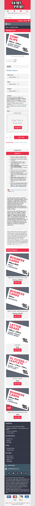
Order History (10, 458)
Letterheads (17, 345)
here (15, 175)
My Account (10, 456)
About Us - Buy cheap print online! (15, 426)
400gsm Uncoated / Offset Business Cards (17, 311)
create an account (23, 13)
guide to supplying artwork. (18, 104)
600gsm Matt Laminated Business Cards (17, 412)
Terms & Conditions (12, 431)
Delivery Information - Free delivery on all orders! (17, 428)
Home (7, 27)
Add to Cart (18, 283)
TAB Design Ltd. (11, 503)
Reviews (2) (17, 153)
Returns (9, 440)
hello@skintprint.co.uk (16, 244)
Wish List (9, 459)
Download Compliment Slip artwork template (18, 190)
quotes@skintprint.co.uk (19, 185)
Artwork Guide (10, 448)
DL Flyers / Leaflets (17, 378)
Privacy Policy (10, 433)
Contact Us (10, 439)
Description (17, 150)
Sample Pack (10, 450)
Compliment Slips (14, 27)
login (18, 13)
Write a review (23, 142)
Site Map (9, 442)
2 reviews (16, 142)
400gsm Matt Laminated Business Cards (17, 277)
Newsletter (9, 461)
